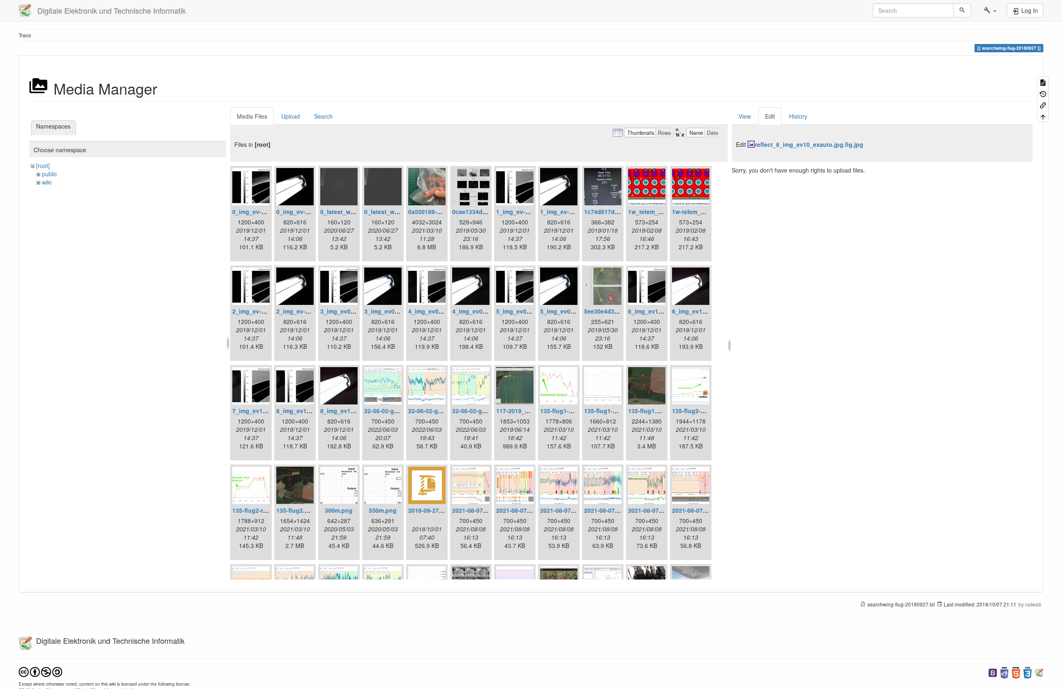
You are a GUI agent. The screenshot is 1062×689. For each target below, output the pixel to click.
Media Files (252, 116)
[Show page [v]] (1043, 82)
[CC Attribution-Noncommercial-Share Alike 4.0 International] (40, 670)
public (49, 174)
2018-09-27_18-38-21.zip (442, 510)
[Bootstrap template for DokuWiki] (993, 671)
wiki (46, 182)
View (744, 116)
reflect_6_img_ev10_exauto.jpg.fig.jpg (809, 144)
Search (323, 116)
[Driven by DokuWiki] (1039, 671)
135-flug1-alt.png (564, 411)
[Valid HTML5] (1016, 671)
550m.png (383, 510)
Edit (770, 116)
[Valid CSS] (1027, 671)
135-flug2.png (296, 510)
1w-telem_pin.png (697, 211)
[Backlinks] (1043, 105)
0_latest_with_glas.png (353, 211)
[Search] (962, 10)
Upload (290, 116)
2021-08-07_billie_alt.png (487, 510)
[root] (43, 165)
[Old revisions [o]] (1043, 93)
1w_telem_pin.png (654, 211)
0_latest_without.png (394, 211)
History (798, 116)
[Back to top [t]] (1043, 116)
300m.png (339, 510)
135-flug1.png (647, 411)
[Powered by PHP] (1004, 671)
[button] (990, 10)
